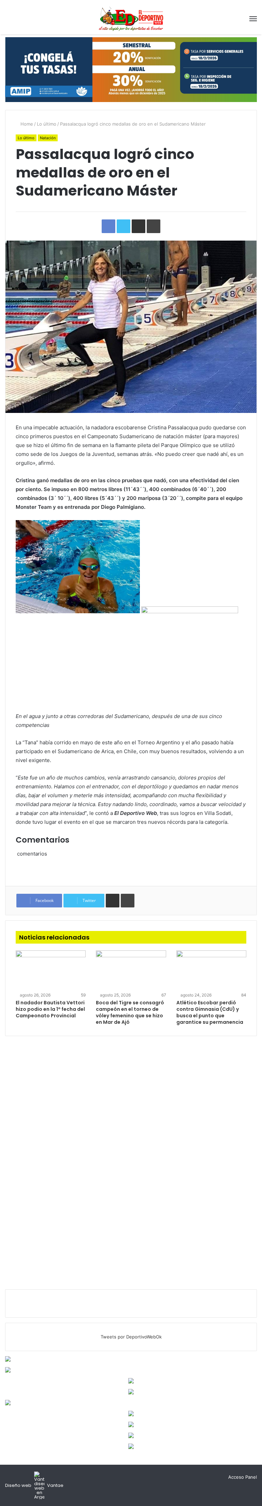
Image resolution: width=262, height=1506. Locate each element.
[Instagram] (221, 1477)
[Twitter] (212, 1477)
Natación (48, 137)
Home (26, 124)
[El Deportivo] (131, 18)
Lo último (46, 124)
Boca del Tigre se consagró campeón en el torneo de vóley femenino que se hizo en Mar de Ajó (130, 1012)
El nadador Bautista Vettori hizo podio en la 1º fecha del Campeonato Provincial (50, 1009)
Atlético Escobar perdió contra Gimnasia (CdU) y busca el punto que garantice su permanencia (209, 1012)
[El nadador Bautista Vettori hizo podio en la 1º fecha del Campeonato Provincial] (51, 970)
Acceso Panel (242, 1477)
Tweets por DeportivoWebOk (131, 1336)
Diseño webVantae (34, 1485)
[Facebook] (204, 1477)
